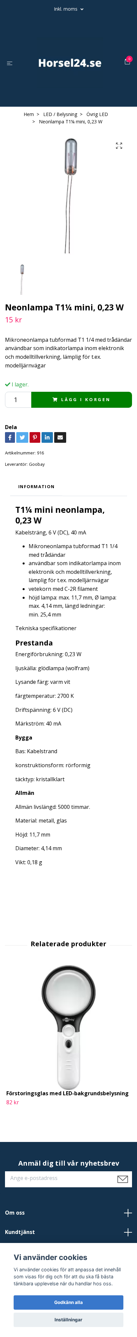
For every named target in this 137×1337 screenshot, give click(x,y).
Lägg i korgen (86, 399)
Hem (29, 114)
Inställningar (68, 1319)
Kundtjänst (20, 1232)
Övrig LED (97, 114)
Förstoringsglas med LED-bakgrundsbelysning (67, 1093)
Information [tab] (36, 486)
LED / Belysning (60, 114)
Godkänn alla (68, 1302)
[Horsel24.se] (70, 62)
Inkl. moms (66, 9)
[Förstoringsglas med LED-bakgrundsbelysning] (68, 1027)
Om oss (15, 1212)
